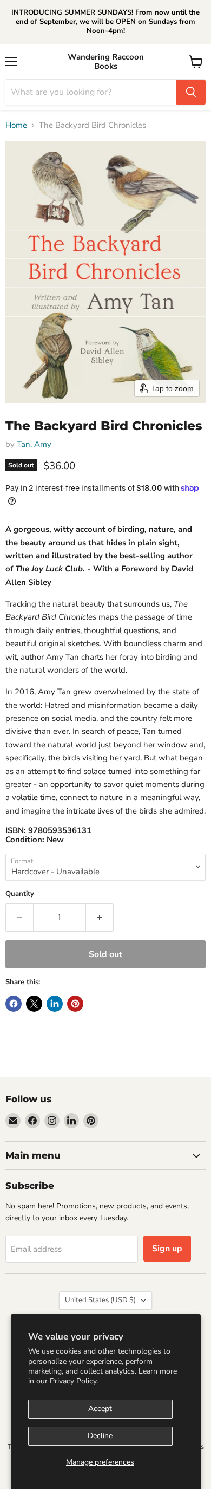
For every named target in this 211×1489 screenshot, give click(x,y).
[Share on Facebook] (13, 1004)
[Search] (191, 92)
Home (16, 125)
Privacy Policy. (74, 1381)
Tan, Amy (34, 444)
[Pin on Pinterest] (75, 1004)
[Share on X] (34, 1004)
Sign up (167, 1248)
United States (100, 1300)
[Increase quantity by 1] (100, 917)
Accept (100, 1408)
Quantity (19, 894)
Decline (100, 1436)
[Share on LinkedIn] (55, 1004)
